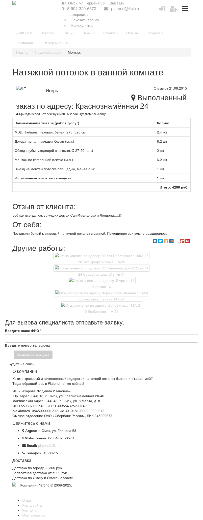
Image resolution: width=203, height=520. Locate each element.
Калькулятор (82, 25)
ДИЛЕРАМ (24, 32)
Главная (22, 52)
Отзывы (132, 32)
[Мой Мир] (171, 241)
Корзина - (57, 42)
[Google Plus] (182, 241)
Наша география (48, 52)
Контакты (29, 510)
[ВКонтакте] (155, 241)
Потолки (47, 32)
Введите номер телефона (27, 345)
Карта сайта (32, 505)
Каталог (109, 32)
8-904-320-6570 (81, 8)
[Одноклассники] (166, 241)
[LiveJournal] (177, 241)
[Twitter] (160, 241)
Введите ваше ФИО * (23, 330)
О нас (27, 500)
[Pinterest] (187, 241)
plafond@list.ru (125, 8)
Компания (25, 42)
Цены (87, 32)
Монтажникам (33, 515)
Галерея (154, 32)
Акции (70, 32)
